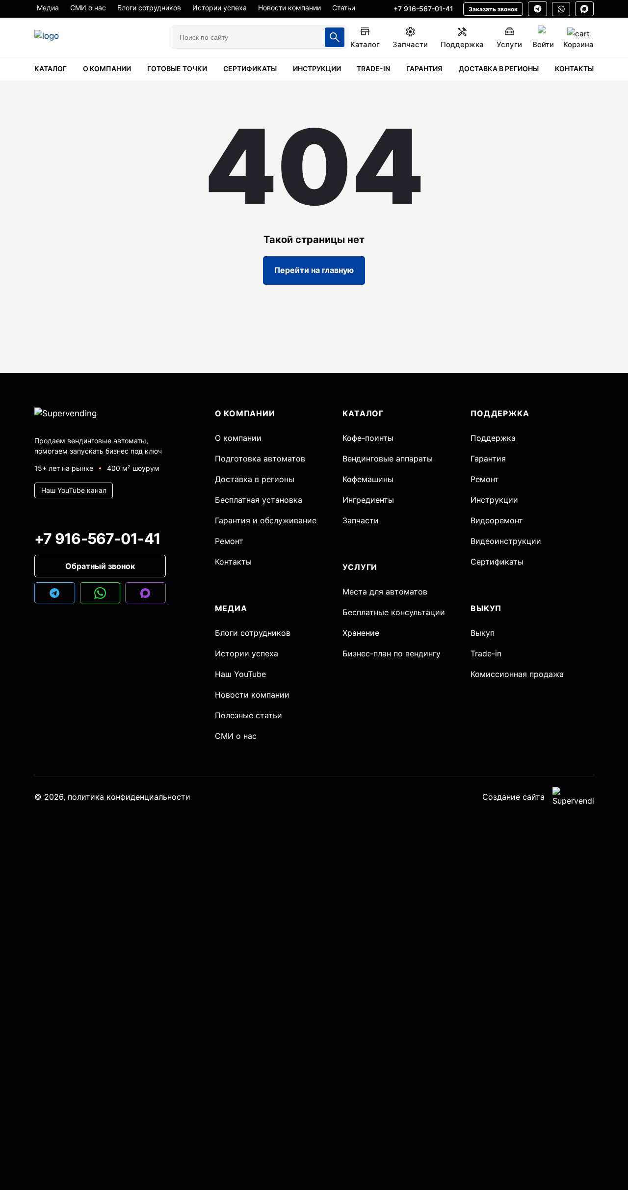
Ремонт (229, 541)
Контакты (233, 562)
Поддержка (493, 438)
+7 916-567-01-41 (423, 8)
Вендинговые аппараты (387, 458)
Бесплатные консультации (393, 612)
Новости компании (252, 695)
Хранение (360, 633)
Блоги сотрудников (252, 633)
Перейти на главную (314, 270)
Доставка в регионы (254, 479)
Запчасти (360, 520)
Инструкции (494, 500)
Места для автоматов (384, 591)
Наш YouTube (240, 674)
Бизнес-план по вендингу (391, 653)
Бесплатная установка (258, 500)
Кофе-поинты (367, 438)
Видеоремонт (497, 520)
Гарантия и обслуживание (265, 520)
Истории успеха (246, 653)
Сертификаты (497, 562)
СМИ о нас (236, 736)
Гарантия (488, 458)
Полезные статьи (248, 715)
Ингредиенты (368, 500)
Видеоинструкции (506, 541)
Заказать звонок (493, 9)
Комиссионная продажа (517, 674)
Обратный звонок (100, 566)
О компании (238, 438)
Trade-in (486, 653)
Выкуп (483, 633)
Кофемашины (367, 479)
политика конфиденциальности (129, 797)
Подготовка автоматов (260, 458)
